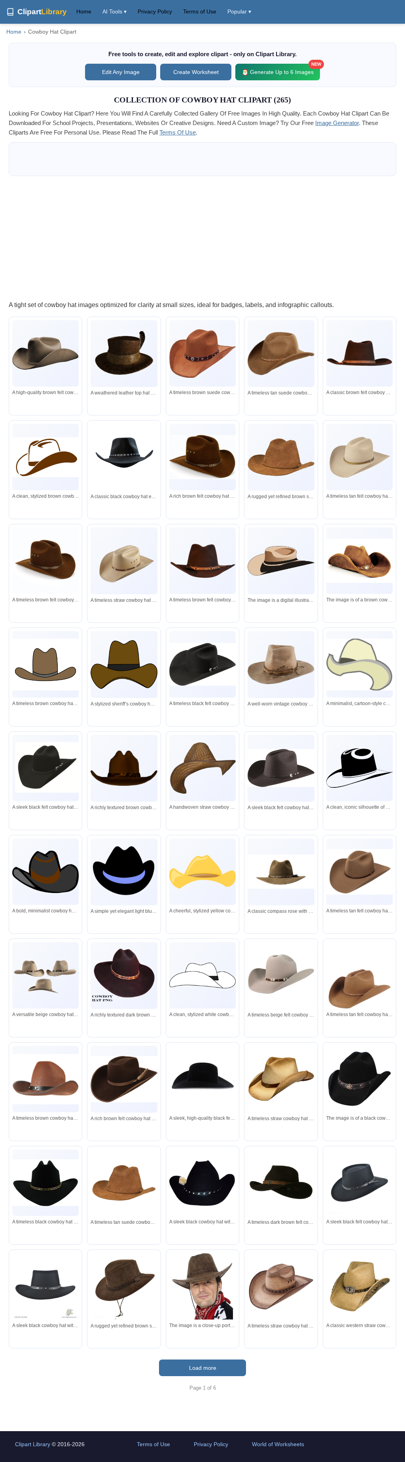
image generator (337, 122)
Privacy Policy (155, 11)
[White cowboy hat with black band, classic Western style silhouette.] (202, 975)
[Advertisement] (202, 237)
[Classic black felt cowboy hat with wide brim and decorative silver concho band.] (45, 768)
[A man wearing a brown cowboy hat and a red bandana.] (202, 1297)
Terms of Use (199, 11)
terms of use (177, 132)
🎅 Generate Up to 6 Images (281, 69)
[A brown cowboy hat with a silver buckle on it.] (359, 561)
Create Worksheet (196, 72)
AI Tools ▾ (114, 11)
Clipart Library (32, 1444)
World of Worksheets (278, 1444)
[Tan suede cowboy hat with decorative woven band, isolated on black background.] (281, 353)
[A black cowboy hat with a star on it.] (359, 1079)
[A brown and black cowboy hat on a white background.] (281, 561)
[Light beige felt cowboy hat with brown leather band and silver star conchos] (281, 975)
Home (83, 11)
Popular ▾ (239, 11)
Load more (202, 1368)
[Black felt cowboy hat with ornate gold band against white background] (45, 1182)
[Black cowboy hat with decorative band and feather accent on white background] (202, 1182)
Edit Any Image (121, 72)
